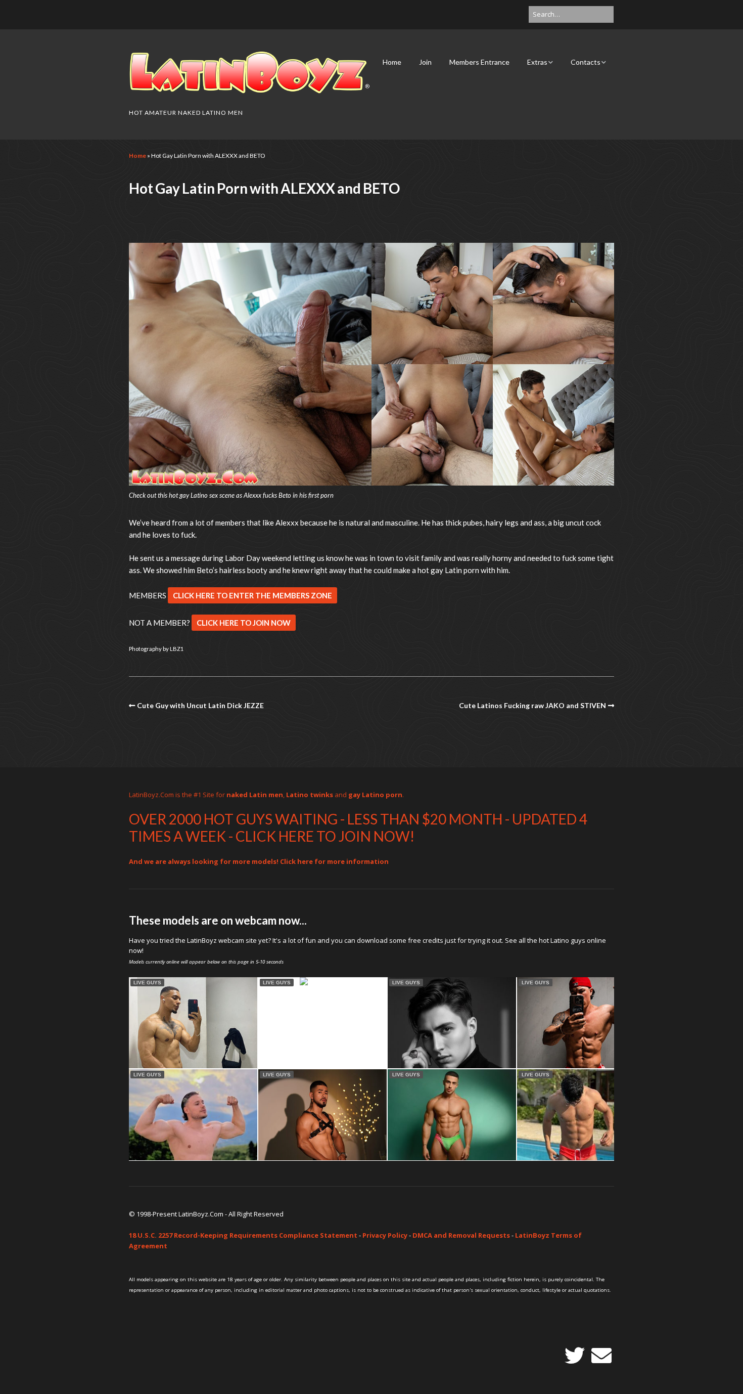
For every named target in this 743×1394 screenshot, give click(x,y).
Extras (537, 62)
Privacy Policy (384, 1235)
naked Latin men (254, 794)
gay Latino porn (375, 794)
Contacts (585, 62)
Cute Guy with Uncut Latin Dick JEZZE (200, 705)
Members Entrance (479, 62)
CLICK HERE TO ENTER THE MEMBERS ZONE (252, 595)
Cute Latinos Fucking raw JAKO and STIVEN (532, 705)
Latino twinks (309, 794)
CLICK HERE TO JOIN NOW (244, 622)
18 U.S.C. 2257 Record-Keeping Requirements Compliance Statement (243, 1235)
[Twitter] (575, 1355)
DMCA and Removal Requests (461, 1235)
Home (392, 62)
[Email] (601, 1355)
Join (425, 62)
